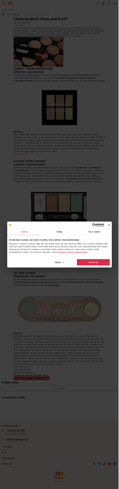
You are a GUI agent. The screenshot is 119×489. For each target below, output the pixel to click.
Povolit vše (93, 262)
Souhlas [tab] (24, 232)
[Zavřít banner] (109, 225)
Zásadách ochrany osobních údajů (73, 252)
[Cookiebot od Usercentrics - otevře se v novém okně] (94, 225)
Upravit (58, 262)
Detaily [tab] (59, 232)
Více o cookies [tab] (94, 232)
